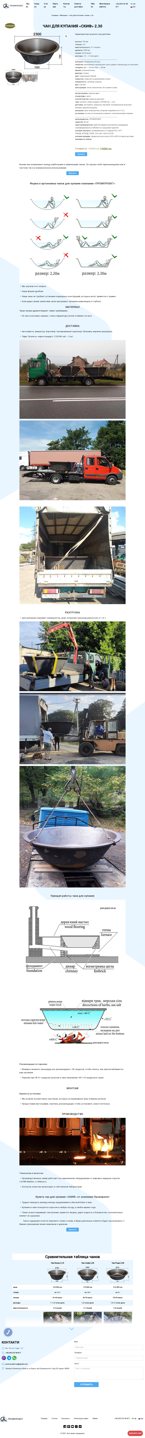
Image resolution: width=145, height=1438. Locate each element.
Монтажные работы (104, 5)
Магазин (63, 15)
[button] (66, 36)
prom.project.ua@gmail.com (16, 1364)
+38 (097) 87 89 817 (13, 1353)
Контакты (66, 5)
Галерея (36, 5)
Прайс (27, 5)
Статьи (46, 5)
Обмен (93, 5)
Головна (54, 15)
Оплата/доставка (78, 5)
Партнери (55, 5)
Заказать (81, 154)
